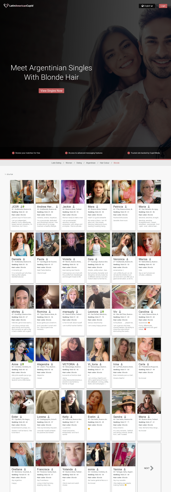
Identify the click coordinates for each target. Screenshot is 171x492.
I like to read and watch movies (70, 484)
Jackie (66, 206)
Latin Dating (56, 163)
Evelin (92, 416)
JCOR (15, 206)
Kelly (65, 416)
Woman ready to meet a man (72, 218)
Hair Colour (104, 163)
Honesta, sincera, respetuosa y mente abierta (47, 218)
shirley (16, 311)
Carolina (144, 311)
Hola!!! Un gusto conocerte (97, 218)
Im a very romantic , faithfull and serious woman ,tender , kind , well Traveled (123, 432)
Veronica (119, 259)
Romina (42, 311)
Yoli (63, 480)
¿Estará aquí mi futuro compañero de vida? (22, 218)
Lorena (41, 416)
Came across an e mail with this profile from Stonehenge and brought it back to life (72, 275)
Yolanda (67, 469)
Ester (15, 416)
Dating (79, 163)
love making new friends (71, 270)
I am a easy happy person (97, 325)
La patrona (66, 428)
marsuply (68, 311)
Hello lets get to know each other (22, 323)
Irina (116, 364)
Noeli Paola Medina (44, 270)
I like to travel (41, 273)
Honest (39, 378)
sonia (91, 469)
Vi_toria (93, 364)
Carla (142, 364)
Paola (40, 259)
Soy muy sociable (119, 480)
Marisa (143, 259)
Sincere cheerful (118, 378)
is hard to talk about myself (72, 323)
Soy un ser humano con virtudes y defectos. (147, 274)
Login (163, 6)
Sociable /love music (120, 220)
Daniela (16, 259)
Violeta (66, 259)
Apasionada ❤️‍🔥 (144, 323)
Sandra (117, 416)
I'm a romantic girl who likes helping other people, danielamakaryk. (21, 275)
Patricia (118, 206)
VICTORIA (68, 364)
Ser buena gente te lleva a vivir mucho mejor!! (98, 480)
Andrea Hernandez (45, 206)
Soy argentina (17, 480)
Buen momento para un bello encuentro (123, 375)
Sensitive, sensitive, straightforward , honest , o (149, 218)
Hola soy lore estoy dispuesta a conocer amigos (47, 428)
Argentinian (91, 163)
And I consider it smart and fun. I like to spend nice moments (46, 327)
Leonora (93, 311)
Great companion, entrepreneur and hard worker (70, 432)
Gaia (91, 259)
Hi (88, 375)
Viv (115, 311)
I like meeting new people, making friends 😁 (122, 484)
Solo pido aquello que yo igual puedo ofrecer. (22, 375)
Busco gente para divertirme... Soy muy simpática (47, 323)
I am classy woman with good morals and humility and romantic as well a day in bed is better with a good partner (21, 328)
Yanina (117, 469)
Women (69, 163)
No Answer (142, 378)
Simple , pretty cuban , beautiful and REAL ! (98, 270)
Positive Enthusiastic (120, 218)
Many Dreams (118, 428)
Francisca (43, 469)
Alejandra (43, 364)
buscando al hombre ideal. (71, 375)
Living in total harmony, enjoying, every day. (45, 484)
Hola (140, 270)
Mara (91, 206)
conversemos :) (118, 270)
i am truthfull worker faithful (72, 325)
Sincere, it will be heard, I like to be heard (22, 431)
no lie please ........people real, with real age (123, 323)
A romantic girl (17, 270)
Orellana (17, 469)
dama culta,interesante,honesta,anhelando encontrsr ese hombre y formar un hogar (72, 381)
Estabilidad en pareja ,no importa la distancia (22, 428)
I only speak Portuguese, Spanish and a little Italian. (21, 379)
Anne (15, 364)
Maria (142, 206)
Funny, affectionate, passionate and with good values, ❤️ (148, 327)
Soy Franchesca (42, 480)
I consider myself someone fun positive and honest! (46, 431)
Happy (14, 483)
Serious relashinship (95, 323)
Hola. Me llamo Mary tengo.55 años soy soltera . (149, 428)
